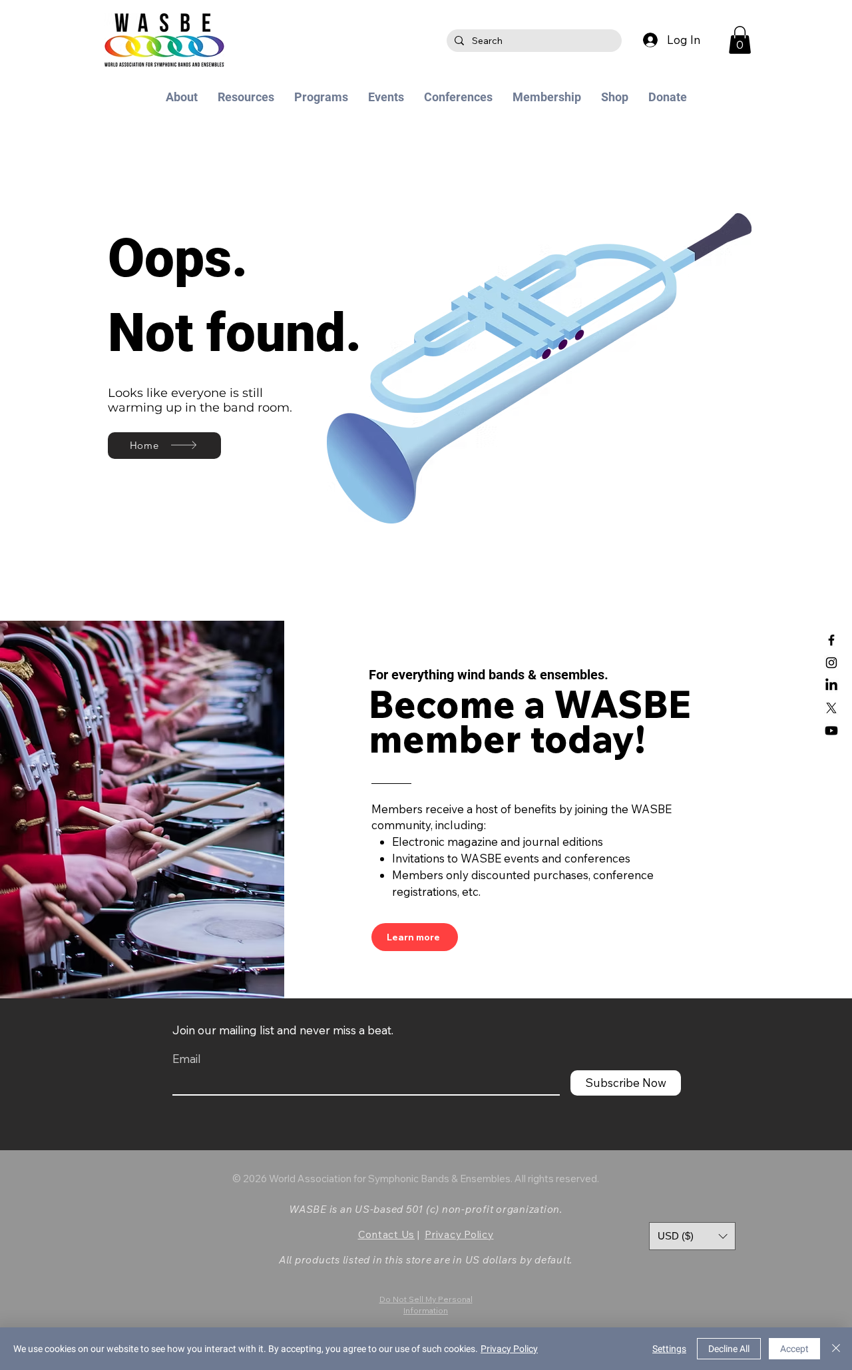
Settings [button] (669, 1348)
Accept (794, 1348)
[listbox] (692, 1236)
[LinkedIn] (831, 685)
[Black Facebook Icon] (831, 640)
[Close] (836, 1348)
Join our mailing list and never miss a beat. (282, 1030)
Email (186, 1058)
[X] (831, 708)
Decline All (728, 1348)
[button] (739, 40)
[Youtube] (831, 730)
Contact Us (386, 1234)
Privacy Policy (459, 1234)
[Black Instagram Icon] (831, 662)
